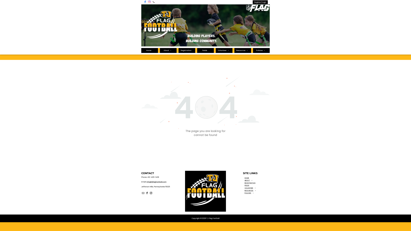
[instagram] (149, 2)
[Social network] (154, 2)
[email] (143, 193)
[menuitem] (149, 50)
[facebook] (145, 2)
